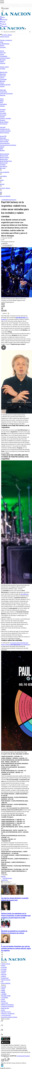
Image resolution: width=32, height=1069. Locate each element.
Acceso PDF (3, 136)
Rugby (2, 100)
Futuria (2, 51)
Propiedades (3, 56)
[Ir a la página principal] (16, 15)
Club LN (4, 24)
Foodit (3, 22)
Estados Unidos (4, 67)
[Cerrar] (25, 29)
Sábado (2, 147)
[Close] (2, 953)
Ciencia (2, 83)
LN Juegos (3, 109)
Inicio (3, 17)
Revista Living (4, 159)
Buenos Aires (3, 72)
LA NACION (4, 200)
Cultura (2, 77)
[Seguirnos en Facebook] (2, 1021)
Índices (2, 61)
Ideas (1, 148)
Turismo (2, 111)
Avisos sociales (4, 141)
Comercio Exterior (5, 58)
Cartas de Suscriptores (6, 93)
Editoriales (3, 90)
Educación (3, 76)
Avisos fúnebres (4, 140)
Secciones (4, 19)
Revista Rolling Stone (6, 161)
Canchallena (3, 104)
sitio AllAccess (24, 594)
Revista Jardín (4, 163)
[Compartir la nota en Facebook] (2, 311)
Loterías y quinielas (5, 118)
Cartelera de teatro (5, 131)
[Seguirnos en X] (2, 1025)
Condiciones (20, 1056)
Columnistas (3, 92)
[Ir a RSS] (2, 1035)
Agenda (3, 876)
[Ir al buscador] (2, 10)
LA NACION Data (4, 44)
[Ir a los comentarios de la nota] (4, 304)
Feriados (2, 116)
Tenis (1, 102)
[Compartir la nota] (2, 306)
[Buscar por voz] (29, 31)
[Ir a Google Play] (5, 1040)
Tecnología (3, 113)
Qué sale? (2, 127)
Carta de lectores (5, 143)
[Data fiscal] (2, 1066)
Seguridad (3, 74)
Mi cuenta (4, 26)
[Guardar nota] (2, 304)
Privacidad (27, 1056)
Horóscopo (3, 115)
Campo (2, 54)
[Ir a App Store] (5, 1043)
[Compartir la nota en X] (4, 311)
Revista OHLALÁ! (4, 154)
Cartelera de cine (5, 129)
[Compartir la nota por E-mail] (6, 311)
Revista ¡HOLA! (4, 156)
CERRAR (2, 1)
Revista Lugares (4, 157)
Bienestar (2, 81)
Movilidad (3, 60)
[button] (16, 112)
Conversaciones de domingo (8, 145)
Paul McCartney (7, 878)
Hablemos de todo (5, 84)
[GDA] (5, 1061)
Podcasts (2, 120)
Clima (1, 42)
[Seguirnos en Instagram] (2, 1030)
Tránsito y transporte (6, 40)
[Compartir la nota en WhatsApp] (4, 306)
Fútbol (2, 99)
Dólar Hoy (3, 52)
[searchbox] (15, 32)
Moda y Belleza (4, 122)
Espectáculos (12, 200)
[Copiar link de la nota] (2, 309)
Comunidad (3, 79)
